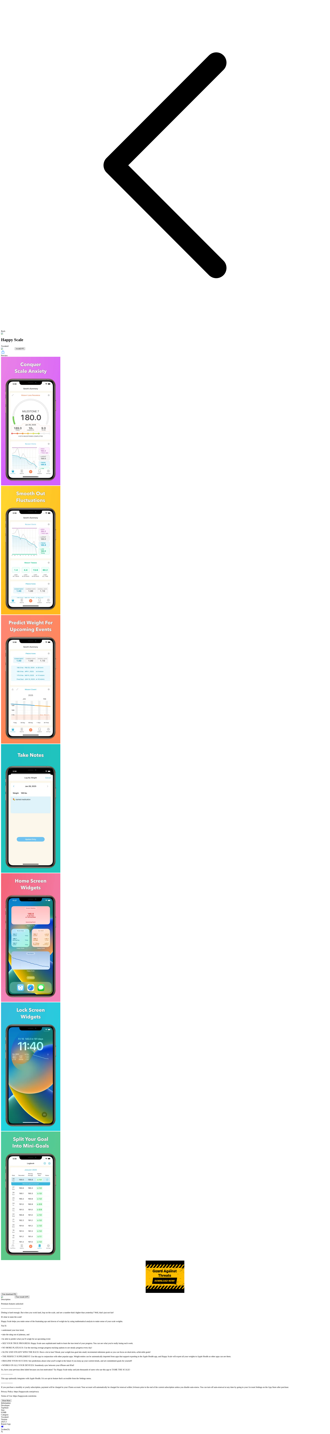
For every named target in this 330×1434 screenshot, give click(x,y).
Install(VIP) (20, 349)
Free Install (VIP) (22, 1297)
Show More (6, 1401)
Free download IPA (9, 1294)
